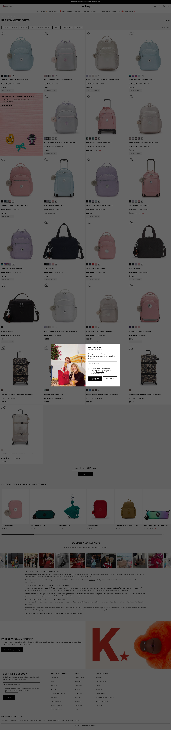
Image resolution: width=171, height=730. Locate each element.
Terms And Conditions (97, 373)
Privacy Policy (100, 372)
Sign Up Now (95, 379)
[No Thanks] (115, 347)
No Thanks (110, 379)
